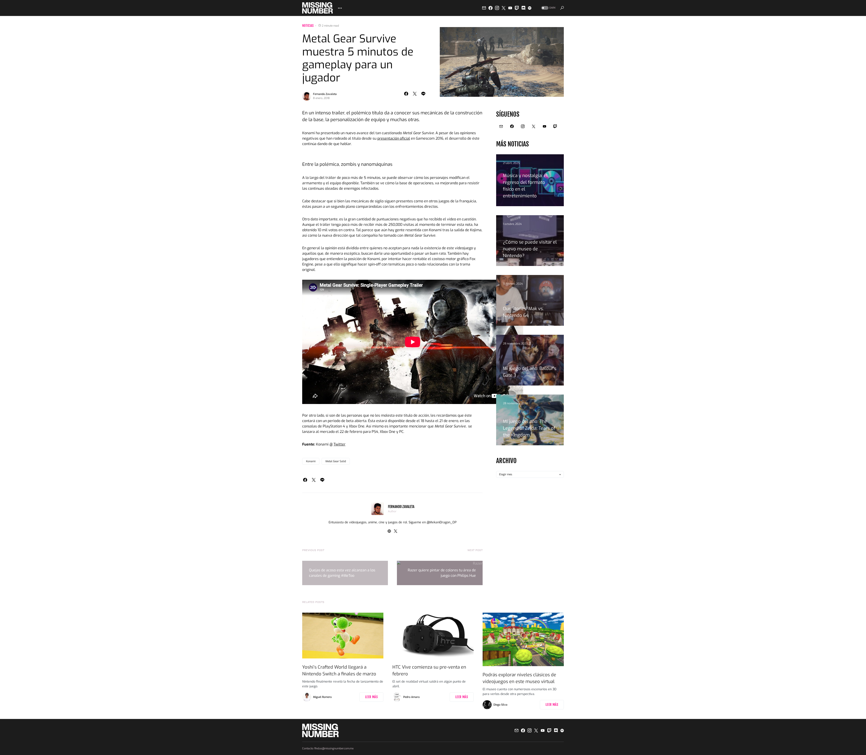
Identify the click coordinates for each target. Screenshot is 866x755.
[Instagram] (497, 8)
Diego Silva (500, 705)
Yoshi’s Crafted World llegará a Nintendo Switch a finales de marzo (339, 670)
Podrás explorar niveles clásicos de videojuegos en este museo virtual (519, 678)
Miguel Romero (322, 697)
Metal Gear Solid (335, 461)
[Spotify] (529, 8)
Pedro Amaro (411, 697)
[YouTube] (510, 8)
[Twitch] (517, 8)
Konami (311, 461)
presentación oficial (393, 138)
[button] (548, 8)
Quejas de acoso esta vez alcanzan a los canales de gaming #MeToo (342, 573)
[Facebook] (490, 8)
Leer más (371, 697)
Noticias (308, 26)
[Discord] (523, 8)
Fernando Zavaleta (325, 94)
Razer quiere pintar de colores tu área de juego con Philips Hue (442, 573)
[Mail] (484, 8)
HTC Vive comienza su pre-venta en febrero (429, 670)
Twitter (339, 444)
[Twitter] (504, 8)
